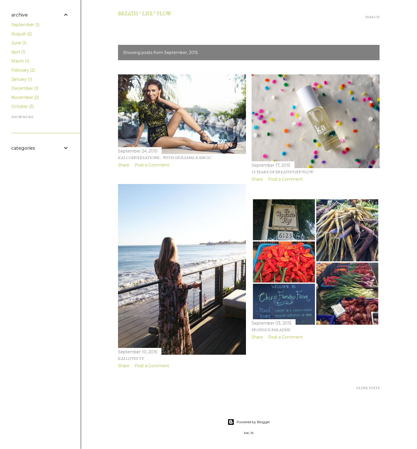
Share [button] (123, 165)
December (24, 88)
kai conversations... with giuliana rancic (165, 157)
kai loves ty (131, 358)
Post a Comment (151, 165)
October (22, 106)
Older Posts (368, 388)
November (24, 97)
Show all (362, 52)
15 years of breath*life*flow (282, 171)
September (24, 24)
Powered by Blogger (253, 422)
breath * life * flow (144, 13)
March (19, 61)
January (21, 79)
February (22, 70)
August (21, 33)
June (18, 42)
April (17, 52)
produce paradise (271, 329)
